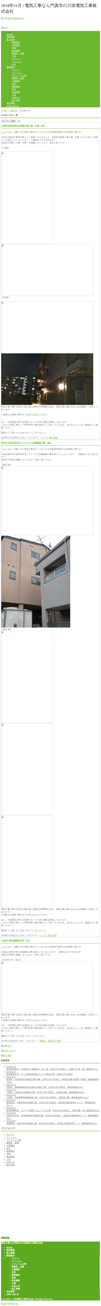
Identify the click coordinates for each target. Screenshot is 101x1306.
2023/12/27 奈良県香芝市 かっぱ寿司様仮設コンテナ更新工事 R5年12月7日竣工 (39, 1073)
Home (3, 1304)
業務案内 (10, 67)
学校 (14, 48)
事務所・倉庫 (18, 53)
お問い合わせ (12, 106)
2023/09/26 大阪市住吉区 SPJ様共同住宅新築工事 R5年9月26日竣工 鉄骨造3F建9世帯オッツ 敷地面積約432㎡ (52, 1115)
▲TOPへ (5, 1238)
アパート (16, 59)
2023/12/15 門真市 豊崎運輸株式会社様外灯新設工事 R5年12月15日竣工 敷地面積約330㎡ (45, 1086)
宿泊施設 (16, 51)
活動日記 (13, 111)
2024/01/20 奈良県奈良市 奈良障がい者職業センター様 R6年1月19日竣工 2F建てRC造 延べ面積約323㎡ (52, 1068)
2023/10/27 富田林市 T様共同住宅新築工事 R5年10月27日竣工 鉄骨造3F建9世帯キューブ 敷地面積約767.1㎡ (50, 1102)
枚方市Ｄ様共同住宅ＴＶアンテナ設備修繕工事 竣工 (26, 443)
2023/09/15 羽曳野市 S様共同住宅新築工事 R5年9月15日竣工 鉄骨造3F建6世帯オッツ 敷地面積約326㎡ (51, 1122)
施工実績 (10, 40)
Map (12, 1304)
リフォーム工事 (19, 75)
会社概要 (10, 103)
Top (16, 1304)
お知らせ (16, 97)
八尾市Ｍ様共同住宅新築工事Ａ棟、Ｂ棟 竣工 (23, 126)
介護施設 (16, 45)
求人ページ (76, 425)
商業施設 (16, 42)
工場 (14, 56)
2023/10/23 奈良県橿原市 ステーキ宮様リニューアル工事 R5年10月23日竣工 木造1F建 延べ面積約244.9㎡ (53, 1109)
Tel (8, 1304)
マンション (17, 62)
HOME (9, 34)
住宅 (14, 64)
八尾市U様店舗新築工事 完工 (15, 940)
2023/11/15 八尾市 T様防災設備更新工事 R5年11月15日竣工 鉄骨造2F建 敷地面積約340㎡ (45, 1091)
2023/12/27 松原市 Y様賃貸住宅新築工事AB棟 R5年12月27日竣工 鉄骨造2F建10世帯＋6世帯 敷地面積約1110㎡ (52, 1079)
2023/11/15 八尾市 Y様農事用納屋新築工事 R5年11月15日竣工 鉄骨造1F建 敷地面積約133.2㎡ (47, 1096)
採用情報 (10, 37)
